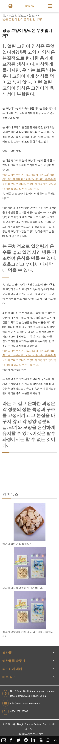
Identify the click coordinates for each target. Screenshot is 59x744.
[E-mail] (3, 740)
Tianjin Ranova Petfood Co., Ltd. (34, 724)
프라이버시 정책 (34, 733)
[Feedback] (48, 740)
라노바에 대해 (12, 669)
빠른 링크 (9, 677)
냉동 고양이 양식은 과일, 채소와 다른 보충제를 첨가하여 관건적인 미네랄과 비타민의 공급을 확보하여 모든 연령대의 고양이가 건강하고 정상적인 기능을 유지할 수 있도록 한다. (29, 181)
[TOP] (55, 740)
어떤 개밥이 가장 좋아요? (16, 543)
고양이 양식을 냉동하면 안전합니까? (22, 587)
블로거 (33, 15)
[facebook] (11, 740)
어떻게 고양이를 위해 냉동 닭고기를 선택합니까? (27, 633)
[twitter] (18, 740)
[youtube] (40, 740)
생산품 (7, 653)
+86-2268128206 (19, 711)
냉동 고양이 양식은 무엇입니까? (22, 19)
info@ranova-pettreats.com (25, 703)
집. (4, 15)
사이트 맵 (18, 733)
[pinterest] (26, 740)
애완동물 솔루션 (13, 661)
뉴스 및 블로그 (17, 15)
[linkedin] (33, 740)
